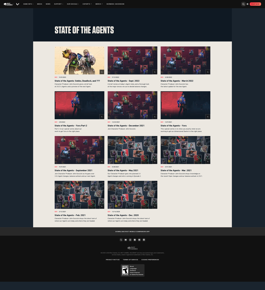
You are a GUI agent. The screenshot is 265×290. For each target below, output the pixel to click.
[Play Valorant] (18, 4)
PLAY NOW (255, 4)
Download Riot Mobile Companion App (132, 231)
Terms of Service (130, 259)
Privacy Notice (113, 259)
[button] (79, 67)
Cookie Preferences (150, 259)
